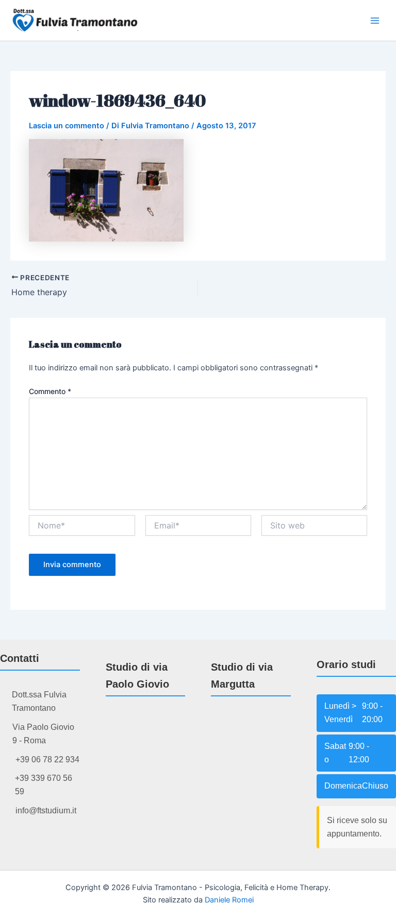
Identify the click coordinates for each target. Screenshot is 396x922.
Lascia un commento (66, 125)
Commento (50, 391)
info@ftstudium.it (45, 810)
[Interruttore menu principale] (375, 20)
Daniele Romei (229, 899)
